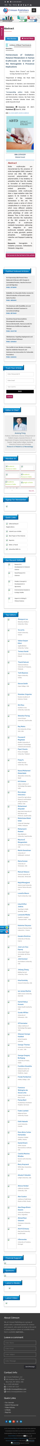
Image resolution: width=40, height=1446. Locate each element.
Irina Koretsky (23, 980)
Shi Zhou (21, 705)
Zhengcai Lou (23, 619)
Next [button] (37, 433)
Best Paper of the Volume (17, 536)
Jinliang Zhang (23, 970)
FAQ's (6, 5)
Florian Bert (22, 1100)
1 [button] (7, 488)
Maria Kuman (22, 861)
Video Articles (10, 1407)
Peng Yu (21, 760)
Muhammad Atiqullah (20, 433)
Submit (9, 396)
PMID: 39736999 (11, 287)
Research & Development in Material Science (20, 446)
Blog (10, 5)
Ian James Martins (24, 991)
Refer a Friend (13, 545)
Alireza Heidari (23, 1186)
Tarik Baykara (23, 673)
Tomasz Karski (23, 651)
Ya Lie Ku (21, 630)
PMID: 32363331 (11, 357)
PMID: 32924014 (11, 342)
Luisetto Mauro (23, 893)
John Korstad (22, 959)
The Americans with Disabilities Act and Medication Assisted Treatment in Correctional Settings (18, 308)
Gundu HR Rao (23, 1012)
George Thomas (24, 1045)
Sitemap (15, 5)
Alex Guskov (22, 1196)
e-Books (8, 1410)
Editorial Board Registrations (12, 525)
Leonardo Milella (24, 915)
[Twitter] (21, 5)
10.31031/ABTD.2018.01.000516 (19, 113)
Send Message (30, 1366)
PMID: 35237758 (11, 331)
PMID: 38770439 (11, 313)
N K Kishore (22, 781)
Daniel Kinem (22, 1143)
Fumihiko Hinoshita (25, 1066)
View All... (32, 491)
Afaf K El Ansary (23, 1229)
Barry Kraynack (23, 1164)
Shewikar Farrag (24, 716)
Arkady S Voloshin (24, 1175)
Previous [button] (2, 433)
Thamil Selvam (23, 662)
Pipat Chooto (23, 749)
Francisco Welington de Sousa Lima (23, 1090)
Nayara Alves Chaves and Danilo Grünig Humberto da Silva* (20, 72)
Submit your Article (15, 531)
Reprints (11, 540)
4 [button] (17, 488)
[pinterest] (18, 5)
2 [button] (10, 488)
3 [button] (14, 488)
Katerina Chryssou (24, 925)
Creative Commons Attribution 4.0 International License (16, 1438)
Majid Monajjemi (24, 882)
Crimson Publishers (12, 1435)
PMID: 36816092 (11, 300)
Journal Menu (28, 38)
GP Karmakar (22, 1023)
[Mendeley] (30, 5)
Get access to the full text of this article (20, 255)
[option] (20, 433)
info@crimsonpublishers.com (16, 1389)
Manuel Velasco (23, 872)
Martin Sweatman (24, 850)
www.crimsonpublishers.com (13, 1440)
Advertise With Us (14, 549)
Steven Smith (23, 683)
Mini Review (11, 39)
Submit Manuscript (11, 1405)
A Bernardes (22, 1239)
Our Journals (9, 1403)
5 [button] (12, 491)
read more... (20, 1332)
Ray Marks (21, 726)
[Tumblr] (23, 5)
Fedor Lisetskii (23, 1111)
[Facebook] (27, 5)
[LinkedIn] (25, 5)
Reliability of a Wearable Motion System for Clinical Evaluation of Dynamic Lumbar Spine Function (19, 295)
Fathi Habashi (23, 1121)
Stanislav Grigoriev (25, 694)
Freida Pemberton (24, 1077)
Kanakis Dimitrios (24, 936)
